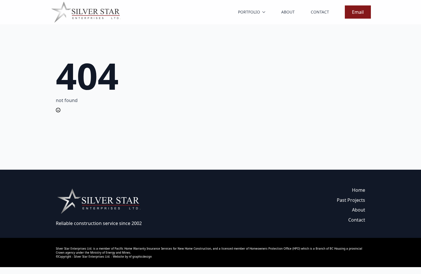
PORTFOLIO (249, 12)
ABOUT (288, 12)
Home (358, 190)
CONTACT (320, 12)
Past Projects (351, 200)
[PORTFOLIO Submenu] (265, 12)
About (358, 210)
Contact (356, 220)
